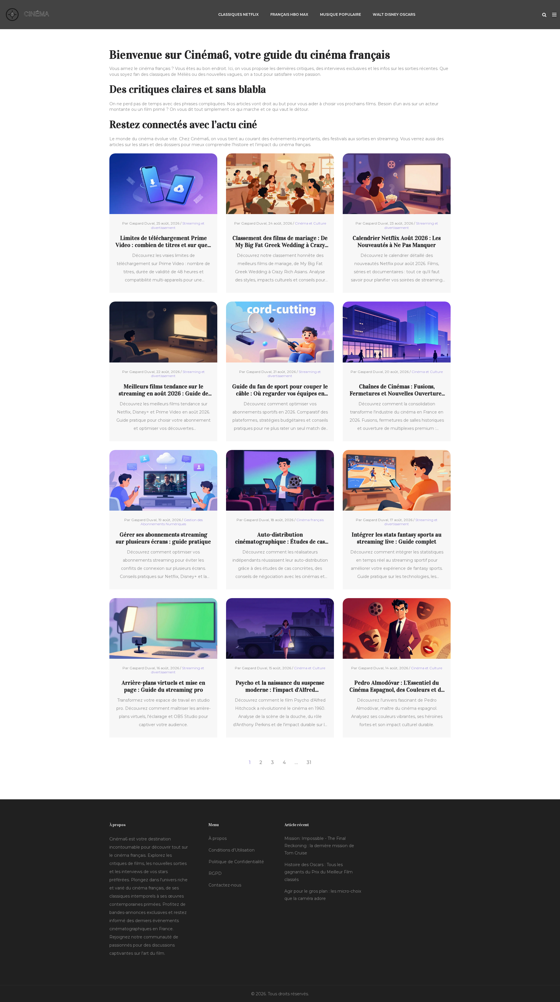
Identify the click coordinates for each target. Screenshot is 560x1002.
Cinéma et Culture (310, 223)
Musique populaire (340, 14)
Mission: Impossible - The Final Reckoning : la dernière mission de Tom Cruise (319, 846)
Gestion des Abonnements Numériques (172, 522)
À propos (218, 838)
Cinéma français (310, 520)
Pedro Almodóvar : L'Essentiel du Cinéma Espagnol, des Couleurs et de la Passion (396, 686)
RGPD (215, 873)
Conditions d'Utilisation (232, 850)
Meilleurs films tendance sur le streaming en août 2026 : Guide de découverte (163, 390)
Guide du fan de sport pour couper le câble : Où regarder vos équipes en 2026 (280, 390)
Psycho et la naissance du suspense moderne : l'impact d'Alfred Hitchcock (280, 686)
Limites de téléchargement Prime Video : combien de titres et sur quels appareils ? (163, 241)
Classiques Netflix (238, 14)
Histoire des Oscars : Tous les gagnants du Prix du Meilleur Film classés (318, 872)
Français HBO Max (289, 14)
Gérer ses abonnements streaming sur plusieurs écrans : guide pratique (163, 538)
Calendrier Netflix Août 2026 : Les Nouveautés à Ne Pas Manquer (397, 241)
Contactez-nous (225, 885)
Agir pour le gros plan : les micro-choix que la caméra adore (322, 895)
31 (309, 762)
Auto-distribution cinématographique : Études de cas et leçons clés (280, 538)
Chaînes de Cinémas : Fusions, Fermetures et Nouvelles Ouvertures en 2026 (397, 390)
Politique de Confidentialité (236, 861)
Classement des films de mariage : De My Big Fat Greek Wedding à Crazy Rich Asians (280, 241)
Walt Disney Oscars (394, 14)
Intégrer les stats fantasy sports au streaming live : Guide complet (397, 538)
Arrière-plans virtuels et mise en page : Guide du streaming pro (163, 686)
